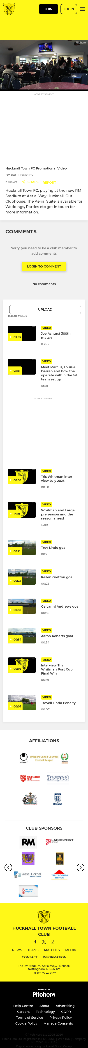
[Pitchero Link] (44, 995)
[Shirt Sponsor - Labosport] (59, 843)
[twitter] (44, 942)
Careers (23, 1012)
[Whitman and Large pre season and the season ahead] (22, 510)
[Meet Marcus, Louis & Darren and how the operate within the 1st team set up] (22, 367)
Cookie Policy (26, 1023)
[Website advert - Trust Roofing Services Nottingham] (59, 876)
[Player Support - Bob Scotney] (59, 859)
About (44, 1006)
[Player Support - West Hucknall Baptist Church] (28, 876)
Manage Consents (58, 1023)
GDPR (66, 1012)
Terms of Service (29, 1018)
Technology (45, 1012)
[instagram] (52, 942)
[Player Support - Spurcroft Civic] (28, 859)
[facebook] (35, 942)
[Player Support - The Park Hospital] (28, 892)
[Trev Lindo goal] (22, 547)
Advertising (65, 1006)
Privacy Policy (60, 1018)
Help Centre (23, 1006)
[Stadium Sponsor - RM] (28, 843)
